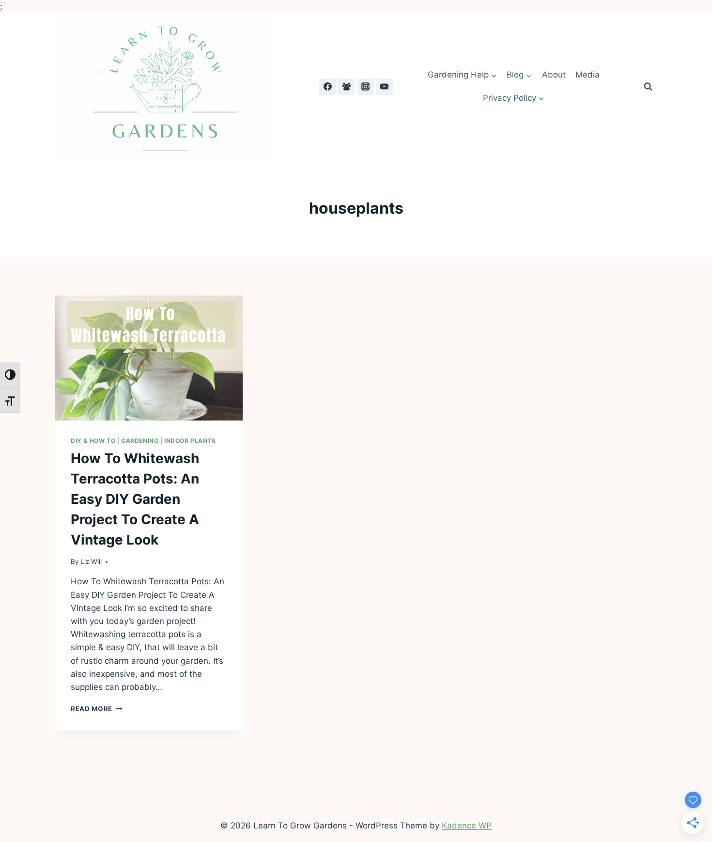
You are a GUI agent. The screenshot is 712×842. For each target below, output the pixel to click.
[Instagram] (365, 86)
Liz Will (91, 561)
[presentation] (149, 358)
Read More (97, 709)
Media (587, 74)
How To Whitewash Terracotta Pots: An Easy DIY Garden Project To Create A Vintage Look (135, 499)
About (554, 74)
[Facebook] (327, 86)
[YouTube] (384, 86)
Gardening (139, 440)
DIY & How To (93, 440)
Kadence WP (467, 825)
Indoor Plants (190, 440)
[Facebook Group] (346, 86)
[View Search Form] (648, 86)
